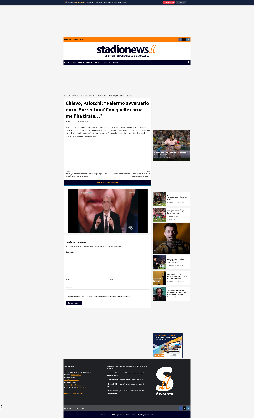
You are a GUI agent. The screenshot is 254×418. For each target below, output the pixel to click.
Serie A (81, 62)
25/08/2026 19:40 (180, 297)
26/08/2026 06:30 (172, 219)
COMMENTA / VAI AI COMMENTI (107, 182)
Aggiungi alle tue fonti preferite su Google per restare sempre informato (97, 2)
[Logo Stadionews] (165, 381)
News (73, 62)
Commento (70, 252)
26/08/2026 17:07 (167, 250)
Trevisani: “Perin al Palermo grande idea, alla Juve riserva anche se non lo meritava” (176, 292)
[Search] (188, 62)
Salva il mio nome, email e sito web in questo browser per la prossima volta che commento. (99, 296)
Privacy (80, 393)
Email (111, 279)
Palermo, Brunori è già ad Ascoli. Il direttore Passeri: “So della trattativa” (177, 261)
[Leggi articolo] (159, 199)
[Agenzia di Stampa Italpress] (168, 345)
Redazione (67, 39)
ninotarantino (71, 121)
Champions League (110, 62)
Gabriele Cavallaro (173, 216)
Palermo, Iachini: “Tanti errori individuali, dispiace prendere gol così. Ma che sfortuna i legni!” (86, 173)
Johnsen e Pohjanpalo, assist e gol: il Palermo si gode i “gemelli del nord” (177, 211)
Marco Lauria (81, 387)
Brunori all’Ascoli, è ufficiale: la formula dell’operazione (125, 379)
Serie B (89, 62)
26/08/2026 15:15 (180, 202)
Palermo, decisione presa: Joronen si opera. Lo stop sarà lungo (177, 197)
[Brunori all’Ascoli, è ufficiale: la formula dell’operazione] (171, 145)
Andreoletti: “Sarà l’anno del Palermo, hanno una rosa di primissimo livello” (125, 374)
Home (66, 62)
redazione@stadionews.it (72, 385)
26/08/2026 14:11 (180, 265)
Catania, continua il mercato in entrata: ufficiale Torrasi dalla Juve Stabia (171, 244)
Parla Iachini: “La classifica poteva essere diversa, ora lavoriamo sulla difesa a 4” (132, 173)
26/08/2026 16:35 (167, 157)
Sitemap (74, 393)
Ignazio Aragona (75, 375)
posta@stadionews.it (71, 380)
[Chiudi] (188, 2)
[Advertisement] (127, 22)
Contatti (75, 39)
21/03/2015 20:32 (83, 121)
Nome (68, 279)
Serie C (97, 62)
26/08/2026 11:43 (180, 281)
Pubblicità (83, 39)
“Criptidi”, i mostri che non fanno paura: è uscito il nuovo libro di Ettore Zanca (177, 276)
